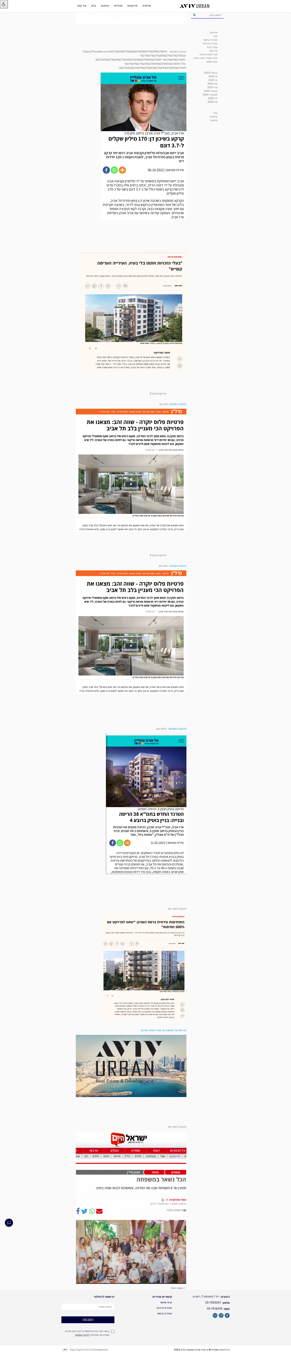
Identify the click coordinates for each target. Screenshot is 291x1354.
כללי (215, 113)
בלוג (93, 5)
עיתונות (105, 5)
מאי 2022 (212, 83)
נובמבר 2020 (210, 91)
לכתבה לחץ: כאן (177, 908)
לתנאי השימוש (82, 1334)
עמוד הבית (212, 47)
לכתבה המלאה (178, 51)
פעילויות (118, 5)
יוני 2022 (212, 80)
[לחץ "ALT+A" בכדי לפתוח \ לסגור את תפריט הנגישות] (4, 4)
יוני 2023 (213, 76)
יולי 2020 (212, 98)
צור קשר (81, 5)
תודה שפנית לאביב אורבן (205, 58)
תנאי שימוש (212, 61)
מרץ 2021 (212, 87)
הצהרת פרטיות (210, 43)
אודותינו (146, 5)
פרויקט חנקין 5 (158, 393)
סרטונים (213, 116)
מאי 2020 (212, 101)
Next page (177, 1288)
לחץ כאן (163, 404)
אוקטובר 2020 (210, 94)
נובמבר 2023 (210, 72)
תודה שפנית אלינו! (208, 54)
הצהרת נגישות (210, 39)
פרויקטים (132, 5)
